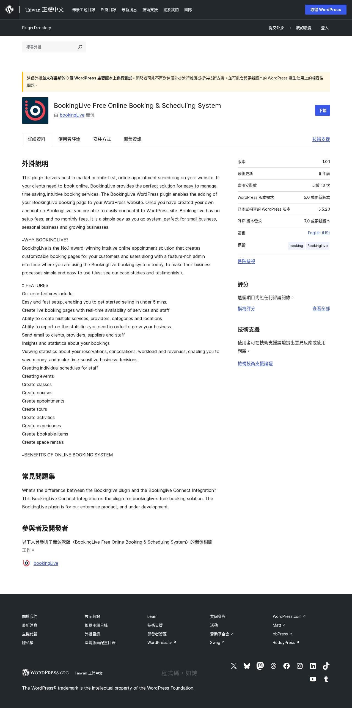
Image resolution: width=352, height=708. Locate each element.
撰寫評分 (246, 308)
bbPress (283, 634)
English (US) (319, 232)
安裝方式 (102, 139)
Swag (217, 642)
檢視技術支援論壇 (255, 363)
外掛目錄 (92, 634)
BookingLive (317, 246)
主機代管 (29, 634)
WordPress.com (289, 616)
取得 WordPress (325, 9)
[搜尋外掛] (80, 47)
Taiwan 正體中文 (89, 673)
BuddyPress (286, 642)
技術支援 (321, 139)
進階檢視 (246, 261)
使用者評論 (69, 139)
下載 (322, 110)
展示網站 (92, 616)
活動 (214, 625)
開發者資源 (157, 634)
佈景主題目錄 (96, 625)
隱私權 (28, 642)
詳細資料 (36, 139)
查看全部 (321, 308)
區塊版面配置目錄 (100, 642)
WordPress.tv (162, 642)
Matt (279, 625)
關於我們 (29, 616)
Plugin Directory (36, 27)
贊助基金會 (222, 634)
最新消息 (29, 625)
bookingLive (72, 115)
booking (296, 246)
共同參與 (218, 616)
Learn (152, 616)
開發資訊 (132, 139)
